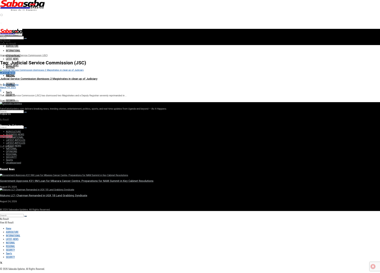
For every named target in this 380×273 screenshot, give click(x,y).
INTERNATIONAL (15, 137)
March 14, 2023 (8, 87)
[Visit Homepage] (22, 8)
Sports (9, 160)
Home (3, 55)
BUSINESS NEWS (15, 134)
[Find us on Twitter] (1, 23)
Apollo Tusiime (11, 84)
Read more (9, 100)
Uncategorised (13, 162)
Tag (9, 55)
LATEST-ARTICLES (15, 143)
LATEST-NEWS (12, 65)
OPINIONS (11, 151)
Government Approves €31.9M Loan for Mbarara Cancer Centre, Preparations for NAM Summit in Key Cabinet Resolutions (76, 181)
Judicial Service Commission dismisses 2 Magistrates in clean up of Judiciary (48, 78)
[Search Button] (25, 112)
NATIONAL (10, 75)
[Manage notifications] (373, 266)
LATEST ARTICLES (15, 140)
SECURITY (11, 157)
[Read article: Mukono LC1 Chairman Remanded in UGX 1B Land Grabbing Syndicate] (190, 189)
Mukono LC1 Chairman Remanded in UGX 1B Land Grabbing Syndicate (43, 195)
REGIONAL (11, 154)
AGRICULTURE (12, 46)
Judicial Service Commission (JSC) (29, 55)
